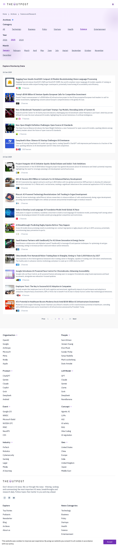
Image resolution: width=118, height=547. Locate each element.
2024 (21, 40)
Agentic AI (65, 411)
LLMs (63, 415)
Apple (5, 363)
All (4, 29)
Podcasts (6, 514)
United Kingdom (67, 463)
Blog (5, 522)
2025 (13, 40)
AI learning (7, 471)
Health (70, 29)
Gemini (5, 380)
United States (66, 447)
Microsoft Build (9, 419)
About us (6, 530)
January (6, 50)
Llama (63, 387)
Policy (44, 29)
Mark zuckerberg (68, 360)
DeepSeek (7, 395)
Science (83, 29)
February (17, 50)
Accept (109, 542)
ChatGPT (6, 376)
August (65, 50)
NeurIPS (6, 431)
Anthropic (7, 348)
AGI (62, 419)
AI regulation (66, 435)
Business (31, 29)
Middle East (66, 471)
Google (6, 344)
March (26, 50)
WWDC (5, 415)
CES (4, 435)
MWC (5, 427)
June (50, 50)
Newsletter (7, 518)
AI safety (65, 423)
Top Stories (7, 510)
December (7, 55)
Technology (16, 29)
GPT (63, 376)
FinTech (6, 447)
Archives (6, 526)
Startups (57, 29)
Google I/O (7, 411)
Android (6, 399)
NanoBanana (66, 399)
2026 (5, 40)
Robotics (6, 451)
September (76, 50)
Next (74, 319)
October (88, 50)
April (35, 50)
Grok (5, 391)
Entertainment (100, 29)
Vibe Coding (66, 431)
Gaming (6, 459)
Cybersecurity (8, 455)
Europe (64, 455)
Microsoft (7, 352)
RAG (63, 427)
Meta (5, 356)
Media (5, 467)
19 (70, 319)
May (42, 50)
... (51, 319)
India (63, 459)
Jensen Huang (67, 344)
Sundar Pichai (66, 352)
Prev (43, 319)
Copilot (6, 387)
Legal (5, 463)
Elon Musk (65, 348)
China (63, 451)
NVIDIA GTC (8, 423)
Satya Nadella (67, 356)
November (99, 50)
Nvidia (5, 360)
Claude (6, 383)
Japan (63, 467)
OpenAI (6, 340)
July (57, 50)
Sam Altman (66, 340)
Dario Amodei (66, 363)
